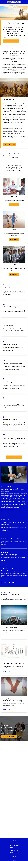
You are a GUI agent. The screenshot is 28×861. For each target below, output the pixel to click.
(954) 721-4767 (15, 844)
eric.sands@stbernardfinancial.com (14, 852)
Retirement (14, 858)
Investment (14, 860)
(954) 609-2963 (16, 845)
